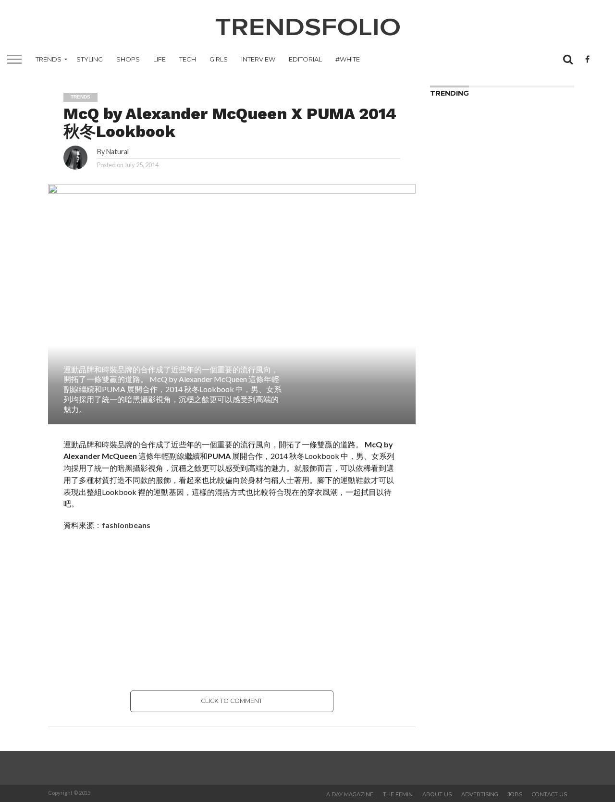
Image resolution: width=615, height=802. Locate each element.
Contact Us (549, 794)
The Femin (398, 794)
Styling (89, 59)
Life (159, 59)
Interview (258, 59)
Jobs (515, 794)
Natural (117, 152)
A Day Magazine (349, 794)
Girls (218, 59)
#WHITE (347, 59)
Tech (187, 59)
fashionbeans (126, 525)
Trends (49, 59)
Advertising (479, 794)
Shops (128, 59)
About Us (437, 794)
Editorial (305, 59)
